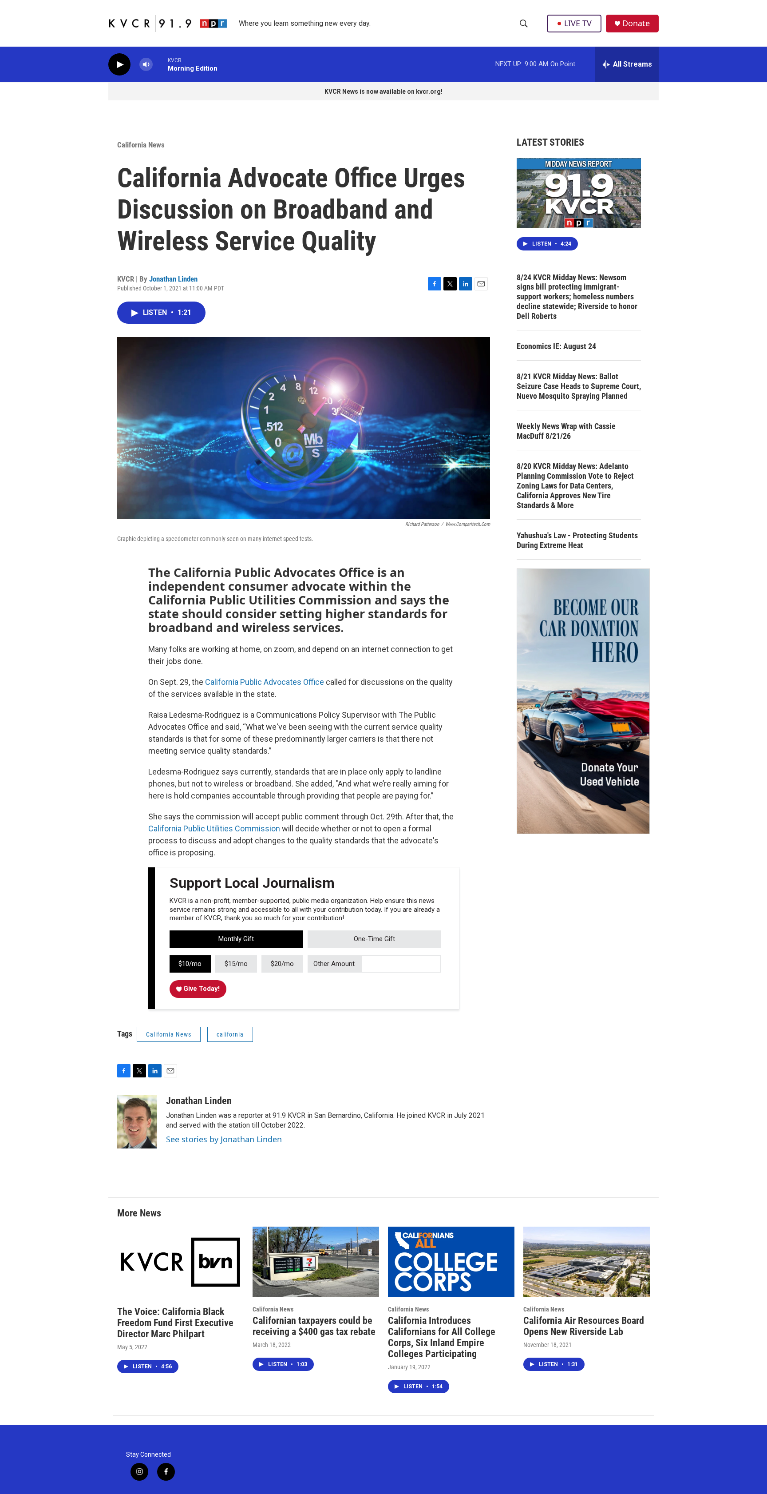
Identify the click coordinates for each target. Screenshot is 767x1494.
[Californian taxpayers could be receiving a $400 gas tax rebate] (316, 1262)
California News (141, 144)
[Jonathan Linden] (137, 1121)
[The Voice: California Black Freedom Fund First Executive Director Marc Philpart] (180, 1262)
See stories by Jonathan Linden (224, 1139)
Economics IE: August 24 (556, 346)
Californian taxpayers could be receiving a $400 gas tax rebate (314, 1326)
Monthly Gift (236, 939)
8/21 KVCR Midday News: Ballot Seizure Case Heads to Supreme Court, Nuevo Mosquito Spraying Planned (579, 386)
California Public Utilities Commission (214, 828)
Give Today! (201, 989)
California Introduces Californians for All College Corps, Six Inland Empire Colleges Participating (441, 1337)
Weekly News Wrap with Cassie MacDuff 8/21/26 (566, 431)
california (230, 1034)
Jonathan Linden (173, 278)
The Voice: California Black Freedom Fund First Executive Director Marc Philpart (175, 1322)
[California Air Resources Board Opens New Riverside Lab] (586, 1262)
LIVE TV (578, 23)
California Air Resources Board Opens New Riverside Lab (583, 1326)
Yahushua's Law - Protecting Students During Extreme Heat (577, 540)
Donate (636, 23)
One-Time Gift (374, 939)
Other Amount (334, 964)
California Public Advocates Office (264, 682)
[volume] (146, 65)
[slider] (160, 64)
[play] (119, 65)
